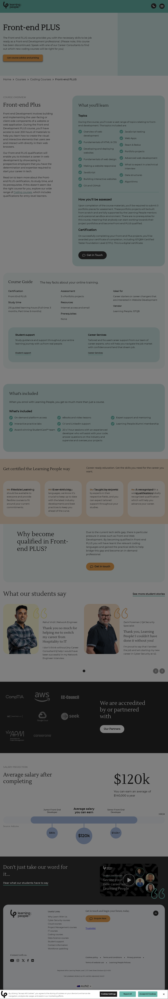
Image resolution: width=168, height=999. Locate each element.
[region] (84, 994)
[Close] (164, 994)
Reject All (128, 994)
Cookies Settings (108, 994)
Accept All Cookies (148, 994)
